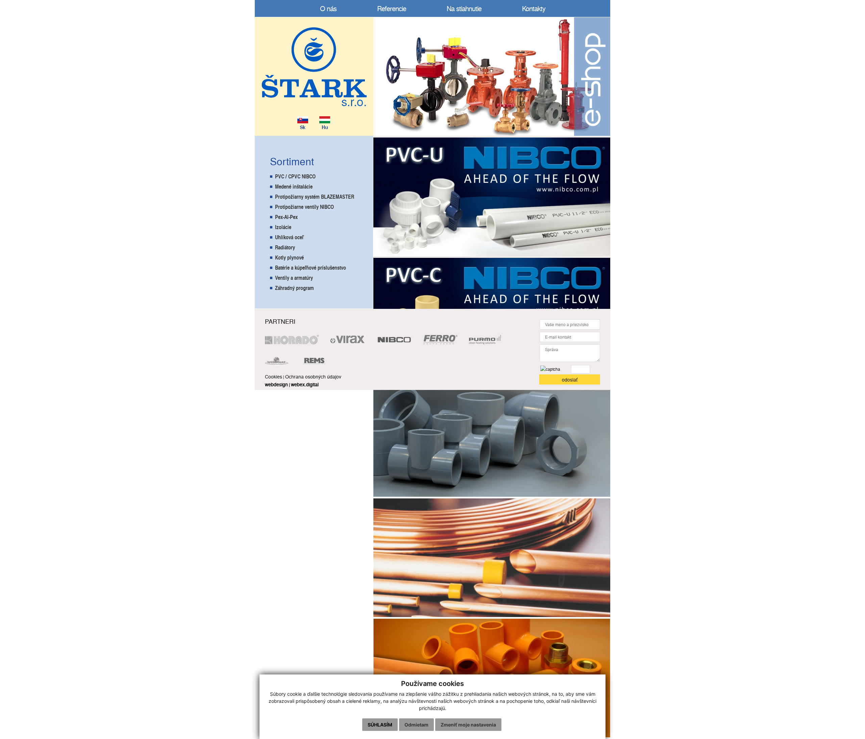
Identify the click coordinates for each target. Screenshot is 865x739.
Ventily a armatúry (294, 277)
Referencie (391, 8)
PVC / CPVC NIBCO (295, 176)
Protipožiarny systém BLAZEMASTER (314, 196)
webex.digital (305, 384)
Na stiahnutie (464, 8)
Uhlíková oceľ (289, 237)
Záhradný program (294, 288)
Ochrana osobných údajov (313, 376)
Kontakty (533, 8)
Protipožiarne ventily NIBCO (304, 207)
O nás (328, 8)
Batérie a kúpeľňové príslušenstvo (310, 267)
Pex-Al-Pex (286, 217)
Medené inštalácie (294, 186)
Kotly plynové (289, 257)
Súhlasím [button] (380, 725)
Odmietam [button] (416, 725)
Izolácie (283, 227)
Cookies (273, 376)
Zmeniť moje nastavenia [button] (468, 725)
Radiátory (285, 247)
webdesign (276, 384)
